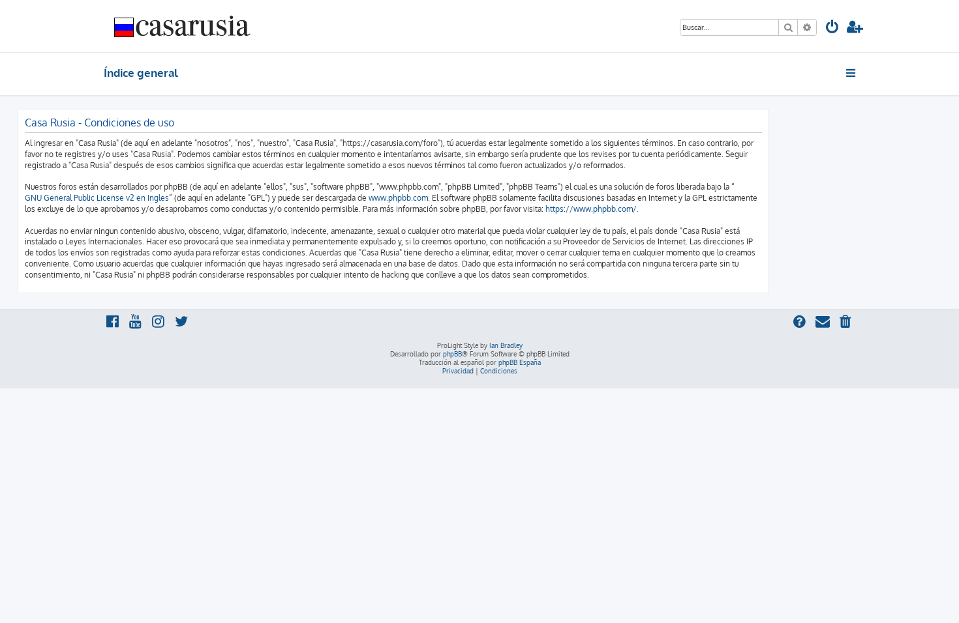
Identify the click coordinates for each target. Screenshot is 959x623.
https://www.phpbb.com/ (591, 209)
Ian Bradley (506, 345)
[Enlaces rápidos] (852, 73)
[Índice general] (183, 26)
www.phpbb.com (398, 198)
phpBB (452, 354)
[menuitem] (832, 28)
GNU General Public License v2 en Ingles (97, 198)
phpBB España (519, 362)
